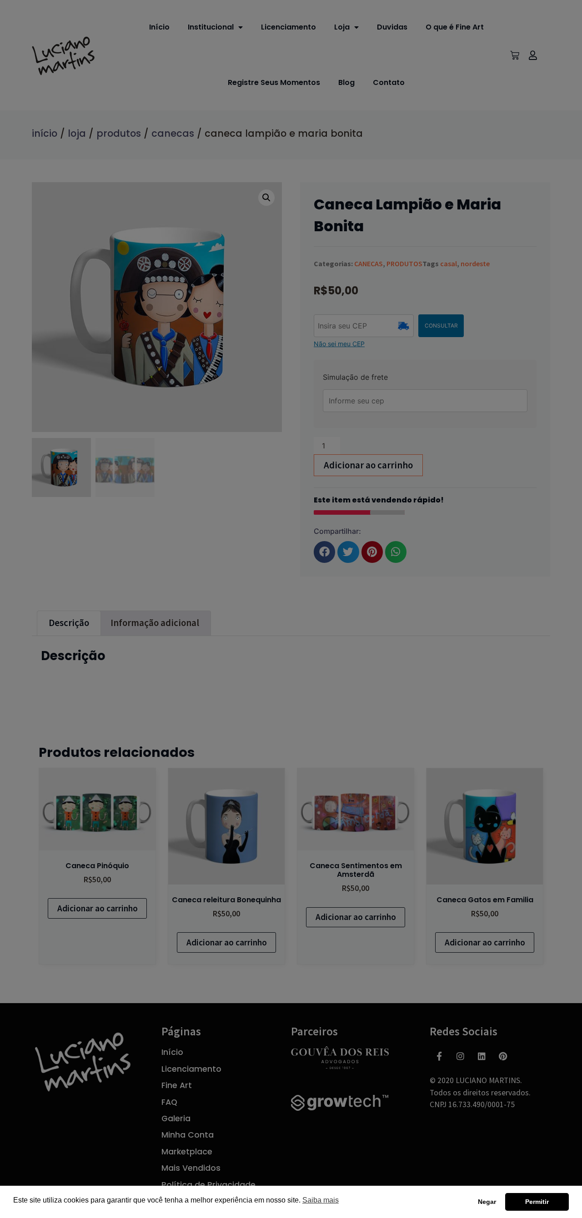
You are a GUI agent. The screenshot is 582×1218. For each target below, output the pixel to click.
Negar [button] (487, 1201)
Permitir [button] (537, 1201)
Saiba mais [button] (320, 1200)
